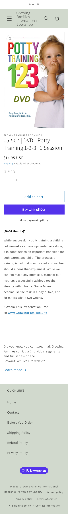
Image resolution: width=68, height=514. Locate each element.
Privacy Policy (17, 452)
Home (11, 402)
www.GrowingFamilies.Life (27, 312)
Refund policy (55, 492)
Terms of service (47, 499)
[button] (9, 18)
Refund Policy (17, 442)
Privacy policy (24, 499)
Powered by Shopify (29, 491)
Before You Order (20, 422)
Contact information (48, 505)
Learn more (13, 369)
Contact (13, 412)
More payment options (34, 220)
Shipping (9, 163)
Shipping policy (21, 505)
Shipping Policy (18, 432)
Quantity (9, 171)
